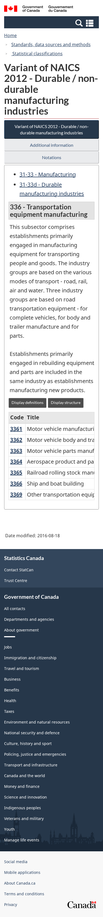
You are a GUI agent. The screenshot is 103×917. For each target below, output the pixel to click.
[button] (52, 23)
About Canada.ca (19, 883)
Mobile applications (22, 872)
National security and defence (32, 732)
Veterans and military (24, 818)
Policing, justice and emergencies (35, 754)
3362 (16, 440)
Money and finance (22, 786)
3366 (16, 483)
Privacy (10, 904)
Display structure (65, 402)
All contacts (14, 608)
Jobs (8, 647)
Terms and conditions (24, 893)
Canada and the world (24, 775)
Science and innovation (25, 797)
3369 (16, 494)
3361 (16, 429)
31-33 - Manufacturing (48, 174)
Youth (9, 829)
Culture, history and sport (28, 743)
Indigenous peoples (22, 807)
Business (12, 679)
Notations (51, 157)
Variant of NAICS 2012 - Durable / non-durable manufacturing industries (52, 129)
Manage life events (21, 840)
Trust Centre (15, 580)
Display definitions (27, 402)
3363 (16, 451)
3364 (16, 461)
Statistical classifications (37, 54)
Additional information (51, 145)
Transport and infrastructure (30, 765)
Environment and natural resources (37, 722)
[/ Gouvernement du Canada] (38, 9)
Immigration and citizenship (30, 657)
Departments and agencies (29, 619)
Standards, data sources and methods (51, 44)
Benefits (11, 689)
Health (10, 700)
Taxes (9, 711)
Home (10, 35)
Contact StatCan (19, 569)
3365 (16, 472)
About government (21, 630)
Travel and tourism (21, 668)
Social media (15, 861)
